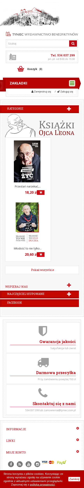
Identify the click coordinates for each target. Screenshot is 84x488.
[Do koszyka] (41, 192)
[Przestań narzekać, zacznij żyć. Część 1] (28, 161)
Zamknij (74, 479)
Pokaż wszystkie (42, 270)
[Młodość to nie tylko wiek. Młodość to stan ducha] (28, 223)
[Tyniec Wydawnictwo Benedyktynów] (42, 33)
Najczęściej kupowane (25, 294)
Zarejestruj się (42, 91)
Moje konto (16, 452)
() (34, 69)
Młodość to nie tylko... (27, 248)
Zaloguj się (66, 91)
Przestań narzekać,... (28, 186)
